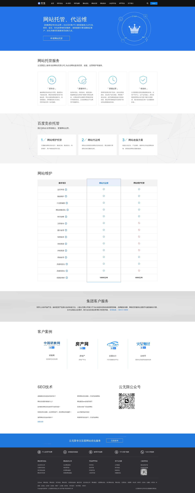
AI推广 (57, 486)
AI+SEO (68, 3)
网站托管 (94, 3)
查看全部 (40, 422)
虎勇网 (130, 482)
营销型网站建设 (67, 473)
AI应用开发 (66, 467)
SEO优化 (60, 3)
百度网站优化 (102, 482)
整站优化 (85, 3)
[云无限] (42, 3)
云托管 (47, 486)
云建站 (148, 482)
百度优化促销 (72, 482)
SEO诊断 (77, 3)
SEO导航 (78, 486)
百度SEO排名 (41, 467)
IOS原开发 (92, 470)
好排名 (66, 486)
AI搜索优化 (118, 473)
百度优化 (124, 482)
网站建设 (94, 482)
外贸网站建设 (67, 470)
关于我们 (130, 3)
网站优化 (46, 482)
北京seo (40, 482)
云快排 (52, 486)
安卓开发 (91, 467)
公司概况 (117, 465)
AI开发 (153, 482)
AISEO (139, 482)
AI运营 (134, 482)
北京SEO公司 (41, 465)
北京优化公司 (87, 482)
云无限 (61, 486)
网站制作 (103, 3)
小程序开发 (112, 3)
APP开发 (122, 3)
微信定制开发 (144, 465)
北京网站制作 (67, 465)
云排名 (144, 482)
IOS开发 (91, 465)
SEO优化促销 (41, 470)
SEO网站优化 (110, 482)
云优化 (43, 486)
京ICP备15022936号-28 (66, 488)
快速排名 (117, 470)
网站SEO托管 (41, 473)
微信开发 (79, 482)
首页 (52, 3)
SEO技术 (71, 486)
